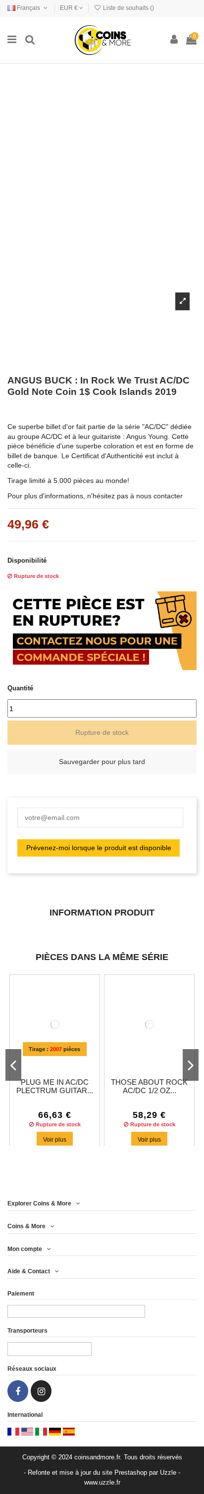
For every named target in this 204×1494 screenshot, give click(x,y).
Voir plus (54, 1139)
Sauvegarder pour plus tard (102, 762)
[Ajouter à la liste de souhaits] (47, 1060)
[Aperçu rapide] (62, 1060)
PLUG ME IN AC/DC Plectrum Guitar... (54, 1086)
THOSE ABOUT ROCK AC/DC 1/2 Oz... (149, 1086)
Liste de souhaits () (128, 7)
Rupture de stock (102, 732)
